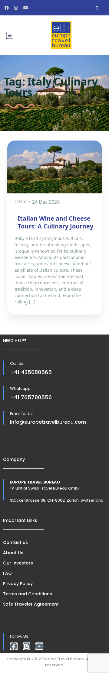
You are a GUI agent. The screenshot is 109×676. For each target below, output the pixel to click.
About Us (13, 553)
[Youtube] (39, 646)
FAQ (7, 573)
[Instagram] (26, 646)
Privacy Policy (18, 584)
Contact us (15, 542)
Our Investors (18, 563)
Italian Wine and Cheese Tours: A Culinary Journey (55, 222)
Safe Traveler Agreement (31, 604)
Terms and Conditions (27, 594)
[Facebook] (14, 646)
